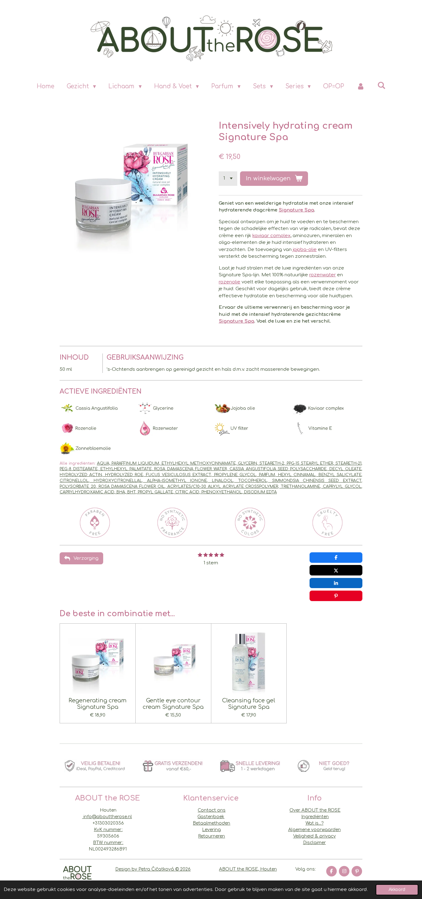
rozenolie (229, 282)
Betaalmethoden (211, 823)
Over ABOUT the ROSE (314, 810)
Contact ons (212, 810)
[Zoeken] (381, 85)
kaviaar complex (271, 235)
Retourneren (211, 836)
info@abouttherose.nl (107, 816)
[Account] (360, 86)
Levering (211, 829)
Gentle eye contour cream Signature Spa (173, 703)
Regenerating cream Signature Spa (98, 703)
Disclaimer (314, 842)
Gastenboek (210, 816)
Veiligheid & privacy (314, 836)
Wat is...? (314, 823)
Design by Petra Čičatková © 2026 (153, 869)
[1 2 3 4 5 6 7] (228, 178)
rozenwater (322, 275)
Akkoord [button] (397, 889)
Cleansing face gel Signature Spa (248, 703)
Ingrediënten (315, 816)
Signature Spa (296, 210)
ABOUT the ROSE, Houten (248, 869)
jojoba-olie (305, 249)
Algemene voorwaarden (314, 829)
